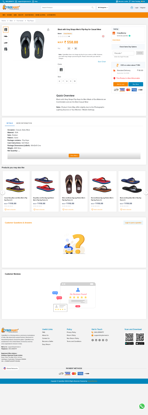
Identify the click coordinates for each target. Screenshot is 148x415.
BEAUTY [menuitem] (20, 15)
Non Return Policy (73, 338)
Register (142, 8)
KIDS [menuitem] (15, 15)
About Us (45, 335)
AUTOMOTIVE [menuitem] (51, 15)
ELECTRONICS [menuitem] (29, 15)
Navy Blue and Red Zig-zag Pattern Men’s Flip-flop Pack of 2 (43, 199)
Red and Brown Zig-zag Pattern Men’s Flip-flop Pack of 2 (102, 199)
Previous (2, 192)
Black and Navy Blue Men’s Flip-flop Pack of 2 (130, 199)
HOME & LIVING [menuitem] (40, 15)
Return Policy (71, 335)
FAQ (43, 332)
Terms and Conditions (74, 341)
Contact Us (46, 338)
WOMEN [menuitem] (9, 15)
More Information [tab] (24, 123)
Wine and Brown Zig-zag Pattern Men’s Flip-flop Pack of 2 (73, 199)
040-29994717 (13, 349)
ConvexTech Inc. (92, 381)
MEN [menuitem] (4, 15)
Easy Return (46, 344)
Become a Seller (47, 341)
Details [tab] (10, 123)
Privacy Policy (71, 332)
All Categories (102, 7)
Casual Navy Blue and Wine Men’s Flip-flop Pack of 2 (16, 199)
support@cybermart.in (14, 347)
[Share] (48, 29)
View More (74, 155)
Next (146, 192)
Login (136, 8)
